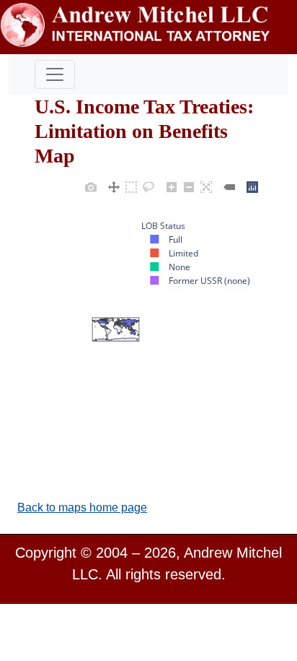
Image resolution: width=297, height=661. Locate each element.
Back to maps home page (82, 507)
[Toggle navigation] (55, 74)
